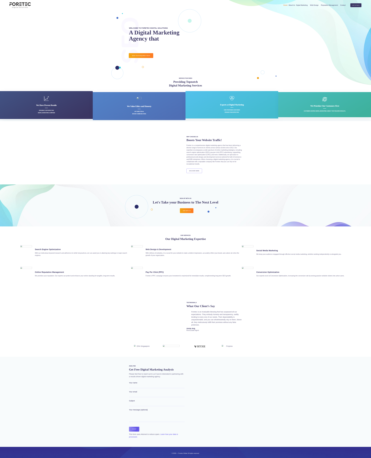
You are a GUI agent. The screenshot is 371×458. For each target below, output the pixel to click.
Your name (133, 383)
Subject (132, 401)
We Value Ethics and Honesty (139, 106)
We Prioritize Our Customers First (324, 106)
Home (285, 5)
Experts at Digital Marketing (232, 104)
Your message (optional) (138, 410)
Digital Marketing (302, 5)
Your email (133, 392)
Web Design (314, 5)
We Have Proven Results (46, 105)
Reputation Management (329, 5)
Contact (343, 5)
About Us (292, 5)
